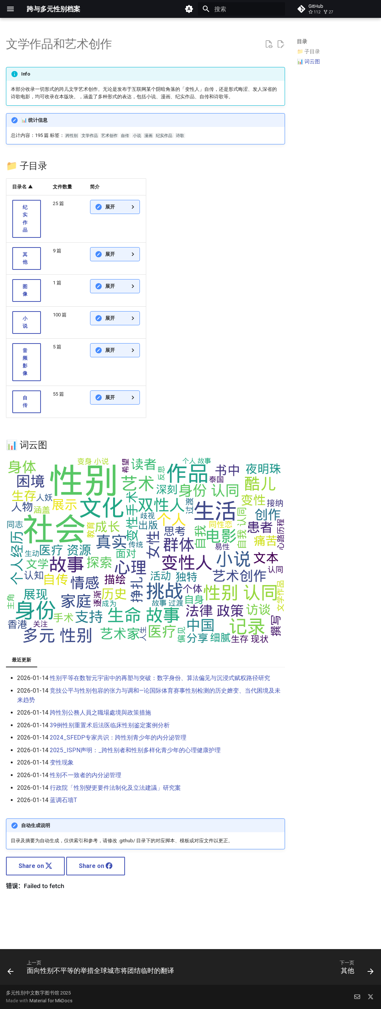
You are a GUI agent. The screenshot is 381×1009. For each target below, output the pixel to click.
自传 (25, 401)
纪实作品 (25, 218)
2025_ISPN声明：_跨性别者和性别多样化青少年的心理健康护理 (135, 750)
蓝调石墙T (63, 800)
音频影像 (25, 362)
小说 (25, 322)
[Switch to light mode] (189, 8)
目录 (302, 41)
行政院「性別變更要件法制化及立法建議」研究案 (115, 787)
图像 (25, 290)
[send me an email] (357, 997)
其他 (25, 258)
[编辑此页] (280, 44)
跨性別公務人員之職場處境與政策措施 (100, 712)
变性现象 (62, 762)
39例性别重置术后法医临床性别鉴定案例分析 (110, 725)
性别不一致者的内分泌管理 (85, 775)
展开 (110, 207)
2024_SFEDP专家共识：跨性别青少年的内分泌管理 (118, 737)
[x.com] (371, 997)
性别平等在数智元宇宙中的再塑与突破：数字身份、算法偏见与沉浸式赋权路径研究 (160, 677)
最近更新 (21, 659)
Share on (32, 865)
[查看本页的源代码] (268, 44)
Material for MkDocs (51, 1000)
